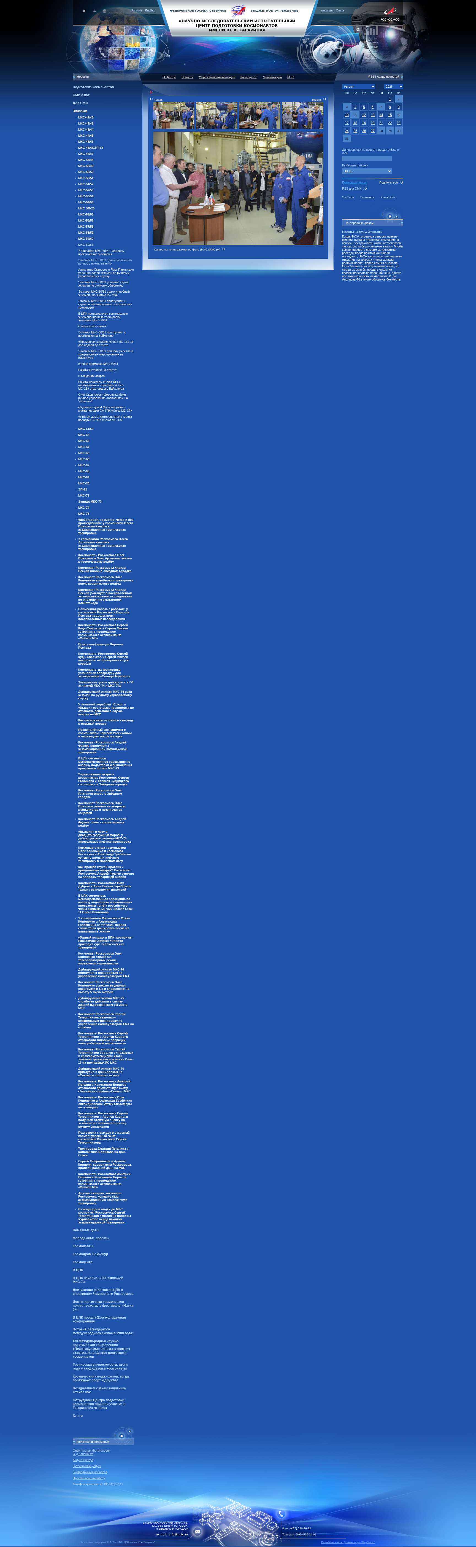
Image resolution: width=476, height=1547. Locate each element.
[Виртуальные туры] (238, 1545)
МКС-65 (83, 453)
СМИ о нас (81, 95)
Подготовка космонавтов (93, 87)
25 (355, 131)
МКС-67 (83, 465)
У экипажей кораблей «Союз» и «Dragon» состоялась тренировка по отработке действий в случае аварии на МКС (106, 709)
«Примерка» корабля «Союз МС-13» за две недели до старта (105, 343)
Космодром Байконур (90, 1254)
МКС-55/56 (85, 214)
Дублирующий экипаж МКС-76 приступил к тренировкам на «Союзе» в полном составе (101, 1072)
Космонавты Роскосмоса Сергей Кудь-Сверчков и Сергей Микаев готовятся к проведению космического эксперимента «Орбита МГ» (103, 631)
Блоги (78, 1416)
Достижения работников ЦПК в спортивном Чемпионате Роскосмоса (103, 1292)
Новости (187, 77)
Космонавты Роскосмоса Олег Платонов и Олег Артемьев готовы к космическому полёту (105, 558)
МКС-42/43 (85, 117)
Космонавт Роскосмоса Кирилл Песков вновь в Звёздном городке (104, 569)
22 (390, 123)
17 (347, 123)
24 (347, 131)
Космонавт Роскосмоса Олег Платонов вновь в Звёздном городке (100, 794)
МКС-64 (83, 447)
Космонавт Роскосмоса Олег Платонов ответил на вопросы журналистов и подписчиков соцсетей (101, 808)
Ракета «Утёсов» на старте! (97, 369)
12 (364, 115)
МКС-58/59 (85, 232)
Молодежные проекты (91, 1238)
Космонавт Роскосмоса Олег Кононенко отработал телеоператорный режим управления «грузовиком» (100, 958)
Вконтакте (367, 197)
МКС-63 (83, 434)
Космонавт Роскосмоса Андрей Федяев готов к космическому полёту (102, 822)
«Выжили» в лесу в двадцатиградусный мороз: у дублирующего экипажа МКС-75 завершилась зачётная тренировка (104, 836)
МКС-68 (83, 471)
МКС (290, 77)
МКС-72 (83, 495)
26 (364, 131)
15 (390, 115)
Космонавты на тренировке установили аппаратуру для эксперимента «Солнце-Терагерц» (104, 673)
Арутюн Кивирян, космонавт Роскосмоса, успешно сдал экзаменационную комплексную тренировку (102, 1198)
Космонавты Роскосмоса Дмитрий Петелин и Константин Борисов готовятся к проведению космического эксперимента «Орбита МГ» (104, 1180)
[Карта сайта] (94, 11)
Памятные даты (86, 1230)
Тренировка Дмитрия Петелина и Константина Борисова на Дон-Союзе (103, 1152)
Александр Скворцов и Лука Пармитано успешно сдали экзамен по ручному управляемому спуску (106, 273)
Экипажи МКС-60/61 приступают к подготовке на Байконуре (102, 334)
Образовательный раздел (217, 77)
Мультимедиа (272, 77)
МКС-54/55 (85, 202)
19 (364, 123)
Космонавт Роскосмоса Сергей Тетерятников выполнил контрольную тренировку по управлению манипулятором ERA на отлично (106, 1020)
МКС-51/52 (85, 184)
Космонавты (83, 1246)
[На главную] (238, 17)
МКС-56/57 (85, 220)
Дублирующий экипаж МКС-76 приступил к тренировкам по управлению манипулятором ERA (103, 973)
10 (347, 115)
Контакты (327, 10)
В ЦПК (78, 1270)
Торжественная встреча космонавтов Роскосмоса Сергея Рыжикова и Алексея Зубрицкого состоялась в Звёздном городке (103, 779)
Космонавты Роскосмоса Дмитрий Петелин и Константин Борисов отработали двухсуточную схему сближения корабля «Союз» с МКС (104, 1086)
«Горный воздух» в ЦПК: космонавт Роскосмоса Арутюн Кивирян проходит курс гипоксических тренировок (105, 942)
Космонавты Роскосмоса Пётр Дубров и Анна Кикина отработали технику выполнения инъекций (104, 886)
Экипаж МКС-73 (90, 501)
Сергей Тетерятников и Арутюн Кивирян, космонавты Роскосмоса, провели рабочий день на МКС (105, 1164)
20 (373, 123)
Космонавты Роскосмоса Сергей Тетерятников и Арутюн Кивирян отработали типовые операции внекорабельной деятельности (103, 1038)
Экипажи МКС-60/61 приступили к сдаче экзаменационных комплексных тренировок (105, 304)
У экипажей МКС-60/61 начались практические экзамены (101, 252)
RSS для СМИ (352, 188)
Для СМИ (80, 103)
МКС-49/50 (85, 172)
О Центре (169, 77)
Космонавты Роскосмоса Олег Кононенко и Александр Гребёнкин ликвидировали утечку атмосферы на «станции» (105, 1102)
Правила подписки (354, 182)
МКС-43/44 (85, 129)
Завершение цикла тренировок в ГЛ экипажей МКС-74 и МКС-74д (105, 684)
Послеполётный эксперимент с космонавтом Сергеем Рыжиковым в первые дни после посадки (105, 733)
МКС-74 (83, 507)
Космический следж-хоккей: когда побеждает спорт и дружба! (101, 1378)
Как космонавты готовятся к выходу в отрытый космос (106, 722)
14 (381, 115)
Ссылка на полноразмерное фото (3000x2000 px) (187, 249)
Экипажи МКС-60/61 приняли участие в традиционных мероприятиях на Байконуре (105, 354)
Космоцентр (82, 1262)
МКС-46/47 (85, 153)
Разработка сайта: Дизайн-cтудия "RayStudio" (348, 1542)
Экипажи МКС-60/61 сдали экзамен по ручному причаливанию (105, 261)
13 (373, 115)
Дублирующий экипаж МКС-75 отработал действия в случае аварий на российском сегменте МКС (102, 1003)
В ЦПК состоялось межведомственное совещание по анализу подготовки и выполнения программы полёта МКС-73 (105, 763)
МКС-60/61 (85, 244)
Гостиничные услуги (87, 1466)
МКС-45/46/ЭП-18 (90, 147)
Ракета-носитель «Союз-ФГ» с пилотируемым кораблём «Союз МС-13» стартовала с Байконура (101, 385)
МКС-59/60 (85, 238)
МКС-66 (83, 459)
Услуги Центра (83, 1460)
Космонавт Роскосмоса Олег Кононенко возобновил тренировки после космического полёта (106, 580)
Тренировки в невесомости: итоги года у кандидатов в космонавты (100, 1366)
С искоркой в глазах (92, 326)
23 (399, 123)
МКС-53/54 (85, 196)
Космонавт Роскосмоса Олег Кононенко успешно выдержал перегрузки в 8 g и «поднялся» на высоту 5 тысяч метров (103, 987)
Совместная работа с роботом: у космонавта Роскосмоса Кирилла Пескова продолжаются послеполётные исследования (103, 614)
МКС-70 (83, 483)
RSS (371, 76)
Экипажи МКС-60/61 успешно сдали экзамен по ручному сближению (103, 284)
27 (373, 131)
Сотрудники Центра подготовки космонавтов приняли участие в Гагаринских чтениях (99, 1404)
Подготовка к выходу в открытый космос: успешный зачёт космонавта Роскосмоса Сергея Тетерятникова (104, 1137)
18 (355, 123)
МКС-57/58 (85, 226)
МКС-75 (83, 513)
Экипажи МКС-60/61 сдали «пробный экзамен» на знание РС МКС (104, 293)
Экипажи (80, 111)
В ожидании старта (91, 376)
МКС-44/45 (85, 135)
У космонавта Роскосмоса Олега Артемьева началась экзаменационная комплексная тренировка (103, 544)
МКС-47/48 (85, 159)
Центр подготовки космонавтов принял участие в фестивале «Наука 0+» (103, 1305)
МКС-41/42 (85, 123)
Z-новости (388, 197)
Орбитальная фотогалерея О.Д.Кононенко (91, 1452)
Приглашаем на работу (89, 1478)
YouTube (348, 197)
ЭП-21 (82, 489)
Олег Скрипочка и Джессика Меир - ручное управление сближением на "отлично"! (103, 398)
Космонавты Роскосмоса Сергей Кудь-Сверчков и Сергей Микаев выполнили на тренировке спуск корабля (103, 658)
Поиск (340, 10)
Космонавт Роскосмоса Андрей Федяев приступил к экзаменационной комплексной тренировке (102, 747)
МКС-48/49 (85, 166)
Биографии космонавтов (90, 1472)
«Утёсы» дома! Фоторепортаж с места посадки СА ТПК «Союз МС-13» (105, 418)
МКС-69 (83, 477)
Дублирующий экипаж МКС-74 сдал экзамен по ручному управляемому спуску (105, 695)
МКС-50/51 (85, 178)
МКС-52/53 (85, 190)
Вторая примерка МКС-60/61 (98, 363)
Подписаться (388, 182)
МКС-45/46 (85, 141)
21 (381, 123)
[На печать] (105, 11)
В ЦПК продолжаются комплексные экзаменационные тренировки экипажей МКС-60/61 (103, 317)
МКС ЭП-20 (86, 208)
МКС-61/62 (85, 428)
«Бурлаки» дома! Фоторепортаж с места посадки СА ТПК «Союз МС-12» (105, 409)
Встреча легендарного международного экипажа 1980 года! (103, 1331)
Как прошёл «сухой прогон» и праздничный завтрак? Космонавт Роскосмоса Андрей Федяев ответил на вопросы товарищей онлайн (106, 871)
